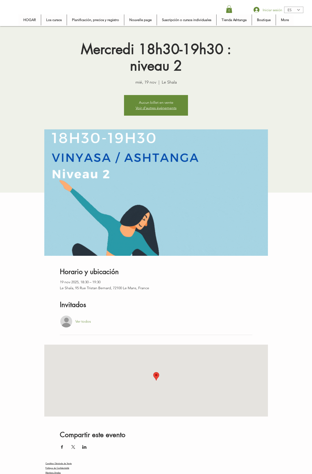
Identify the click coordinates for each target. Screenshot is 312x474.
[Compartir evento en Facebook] (62, 447)
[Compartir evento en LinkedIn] (84, 447)
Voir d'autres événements (156, 108)
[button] (229, 9)
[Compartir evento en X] (73, 447)
